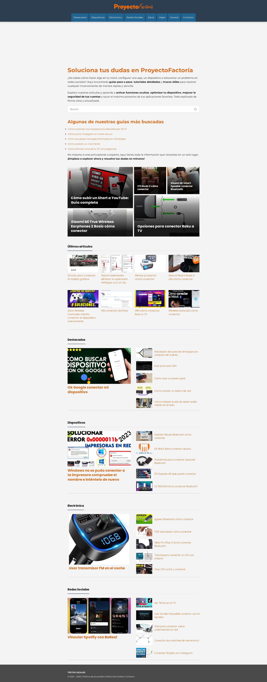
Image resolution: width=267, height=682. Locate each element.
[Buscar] (194, 108)
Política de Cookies (114, 676)
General (174, 17)
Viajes (162, 17)
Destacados (79, 17)
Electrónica (115, 17)
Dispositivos (98, 17)
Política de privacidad (93, 676)
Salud (151, 17)
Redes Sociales (135, 17)
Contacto (188, 17)
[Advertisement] (133, 42)
